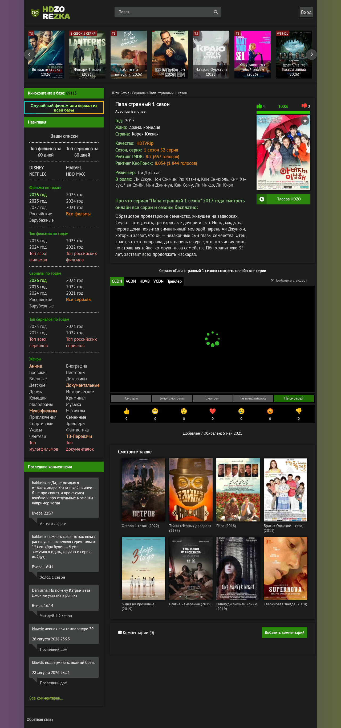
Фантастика (77, 430)
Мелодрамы (41, 404)
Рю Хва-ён (188, 179)
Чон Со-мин (164, 179)
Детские (37, 385)
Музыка (73, 404)
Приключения (42, 417)
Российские (40, 214)
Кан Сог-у (183, 185)
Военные (38, 379)
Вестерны (75, 372)
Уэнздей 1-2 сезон (56, 615)
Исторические (80, 391)
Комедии (38, 398)
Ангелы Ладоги (53, 523)
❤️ (212, 414)
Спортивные (41, 423)
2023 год (74, 195)
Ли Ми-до (204, 185)
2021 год (74, 207)
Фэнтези (37, 436)
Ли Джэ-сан (149, 172)
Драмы (36, 391)
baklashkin (41, 482)
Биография (76, 366)
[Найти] (215, 12)
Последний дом (53, 649)
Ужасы (35, 430)
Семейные (76, 417)
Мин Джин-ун (159, 185)
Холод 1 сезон (52, 577)
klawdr (37, 628)
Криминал (76, 398)
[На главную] (53, 12)
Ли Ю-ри (224, 185)
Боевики (37, 372)
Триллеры (75, 423)
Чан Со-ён (134, 185)
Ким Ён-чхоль (214, 179)
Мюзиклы (75, 411)
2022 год (38, 207)
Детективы (76, 379)
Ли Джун (142, 179)
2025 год (38, 241)
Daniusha (39, 590)
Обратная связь (40, 719)
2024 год (74, 201)
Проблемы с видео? (290, 280)
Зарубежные (41, 220)
